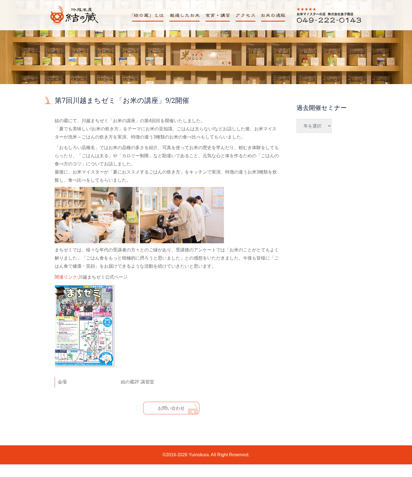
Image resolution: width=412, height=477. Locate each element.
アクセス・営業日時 (247, 21)
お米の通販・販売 (272, 21)
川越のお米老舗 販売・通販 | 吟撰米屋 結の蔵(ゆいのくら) (74, 24)
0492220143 (309, 22)
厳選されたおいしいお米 (186, 21)
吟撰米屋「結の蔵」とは (149, 21)
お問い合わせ (171, 408)
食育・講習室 (216, 21)
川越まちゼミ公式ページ (103, 277)
